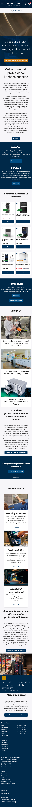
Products (4, 740)
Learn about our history (16, 471)
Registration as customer (8, 783)
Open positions (5, 776)
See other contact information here (16, 715)
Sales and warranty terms (8, 801)
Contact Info (5, 723)
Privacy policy (5, 799)
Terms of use (13, 799)
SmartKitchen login (6, 781)
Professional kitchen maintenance (10, 765)
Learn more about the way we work (16, 452)
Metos (3, 771)
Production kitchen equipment (9, 761)
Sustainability (4, 774)
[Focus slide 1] (14, 477)
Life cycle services (6, 763)
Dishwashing (4, 748)
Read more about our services (16, 650)
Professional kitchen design (8, 767)
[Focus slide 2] (17, 477)
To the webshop (16, 161)
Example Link (2, 793)
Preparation (4, 742)
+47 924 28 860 (17, 10)
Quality (3, 778)
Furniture (3, 750)
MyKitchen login (5, 779)
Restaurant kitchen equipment (9, 759)
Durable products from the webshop (16, 60)
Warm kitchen (5, 744)
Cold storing (4, 746)
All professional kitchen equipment (10, 757)
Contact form (4, 735)
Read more (16, 139)
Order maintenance (16, 300)
